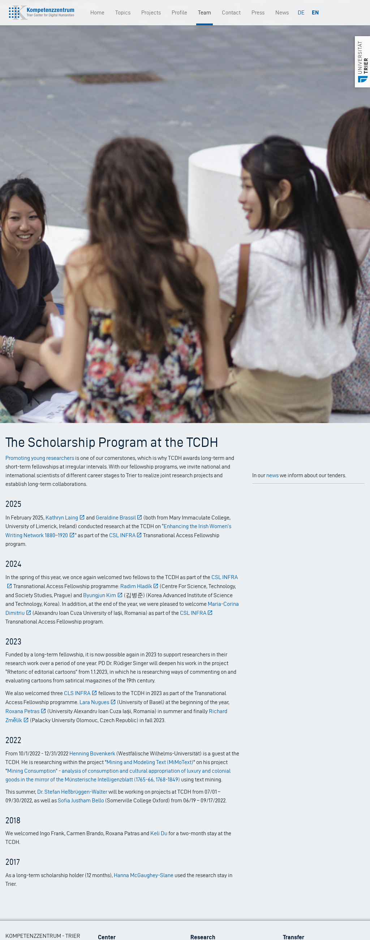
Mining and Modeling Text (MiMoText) (150, 762)
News (282, 12)
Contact (231, 12)
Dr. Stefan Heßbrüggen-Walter (72, 792)
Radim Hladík (136, 586)
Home (97, 12)
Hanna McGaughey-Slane (143, 875)
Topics (122, 12)
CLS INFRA (77, 693)
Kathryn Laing (62, 517)
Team (204, 12)
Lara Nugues (94, 702)
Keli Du (158, 833)
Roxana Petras (22, 711)
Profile (179, 12)
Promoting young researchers (39, 458)
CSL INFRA (122, 535)
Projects (151, 12)
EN (315, 12)
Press (257, 12)
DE (301, 12)
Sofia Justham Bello (81, 800)
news (272, 475)
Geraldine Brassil (116, 517)
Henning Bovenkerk (92, 753)
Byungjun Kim (99, 595)
